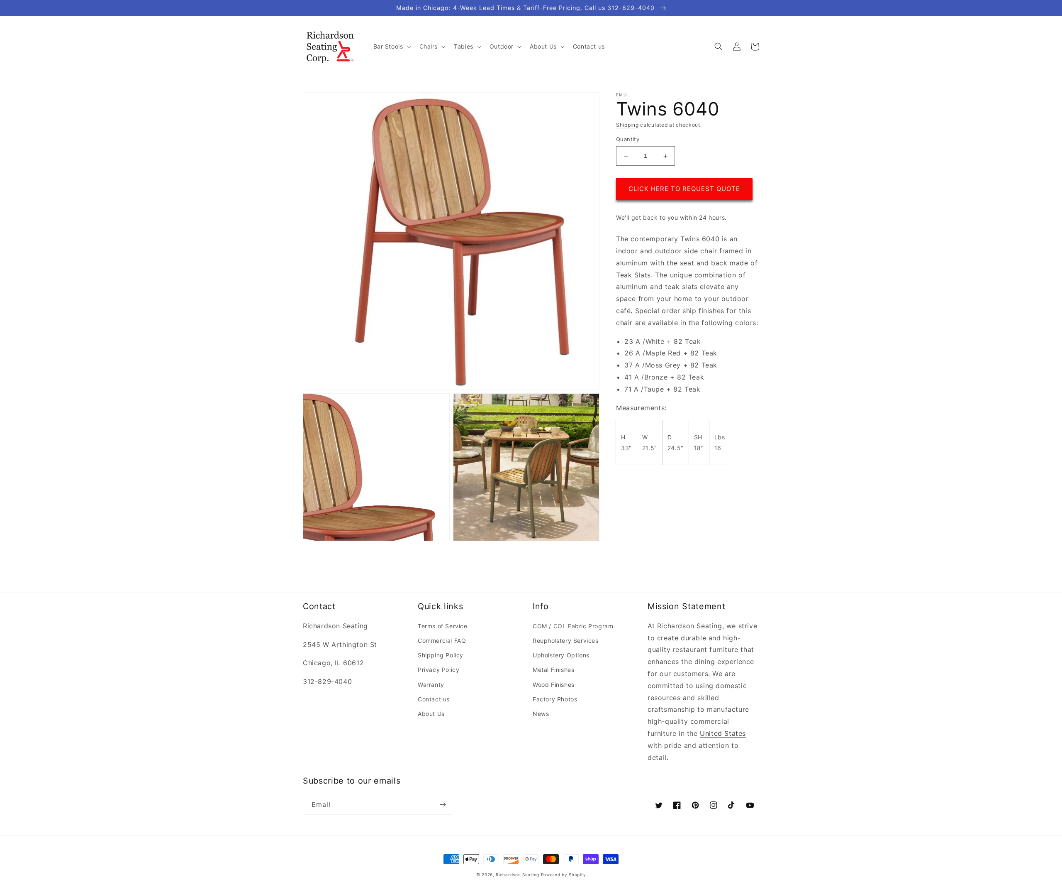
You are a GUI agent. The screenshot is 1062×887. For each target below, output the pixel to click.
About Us (431, 713)
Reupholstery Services (566, 640)
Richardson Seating (517, 874)
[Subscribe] (443, 804)
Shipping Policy (440, 655)
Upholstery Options (561, 655)
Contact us (434, 699)
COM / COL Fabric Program (573, 626)
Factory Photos (555, 699)
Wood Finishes (554, 684)
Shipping (627, 125)
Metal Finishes (553, 669)
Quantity (627, 139)
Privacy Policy (438, 669)
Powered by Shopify (563, 874)
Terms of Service (443, 626)
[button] (391, 46)
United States (723, 733)
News (541, 713)
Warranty (431, 684)
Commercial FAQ (442, 640)
